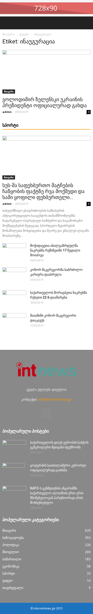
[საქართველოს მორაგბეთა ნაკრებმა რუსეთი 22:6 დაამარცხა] (14, 298)
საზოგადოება (13, 537)
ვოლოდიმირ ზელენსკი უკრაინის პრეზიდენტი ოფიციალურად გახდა (44, 102)
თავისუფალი (12, 587)
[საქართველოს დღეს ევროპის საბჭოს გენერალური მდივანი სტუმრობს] (14, 448)
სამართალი (11, 559)
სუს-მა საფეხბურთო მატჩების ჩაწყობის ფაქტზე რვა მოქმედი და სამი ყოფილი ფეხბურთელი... (43, 191)
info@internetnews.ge (55, 399)
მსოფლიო (10, 552)
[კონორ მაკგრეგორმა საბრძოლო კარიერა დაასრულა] (14, 275)
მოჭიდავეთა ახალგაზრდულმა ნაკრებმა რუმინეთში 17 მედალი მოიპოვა (55, 250)
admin (7, 112)
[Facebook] (46, 413)
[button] (86, 22)
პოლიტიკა (10, 544)
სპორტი (8, 573)
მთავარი (8, 34)
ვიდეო (7, 580)
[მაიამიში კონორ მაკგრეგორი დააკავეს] (14, 321)
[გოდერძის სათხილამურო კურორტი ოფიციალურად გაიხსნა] (13, 471)
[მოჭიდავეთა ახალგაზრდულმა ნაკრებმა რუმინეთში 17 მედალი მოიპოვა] (14, 251)
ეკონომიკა (10, 566)
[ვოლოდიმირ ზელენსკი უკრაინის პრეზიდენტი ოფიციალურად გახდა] (46, 72)
